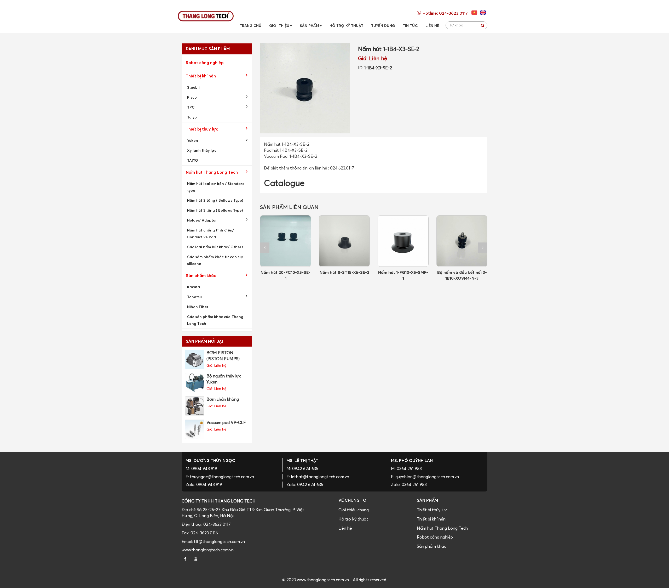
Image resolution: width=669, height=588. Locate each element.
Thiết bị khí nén (201, 75)
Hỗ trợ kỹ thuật (353, 519)
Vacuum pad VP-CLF (226, 422)
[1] (483, 12)
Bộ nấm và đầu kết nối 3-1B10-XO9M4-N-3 (462, 275)
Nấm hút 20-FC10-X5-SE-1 (285, 275)
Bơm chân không (222, 399)
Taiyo (192, 117)
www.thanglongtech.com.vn (208, 549)
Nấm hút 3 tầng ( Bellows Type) (215, 210)
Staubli (193, 87)
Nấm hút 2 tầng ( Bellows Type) (215, 200)
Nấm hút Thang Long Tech (212, 172)
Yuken (192, 140)
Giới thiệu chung (353, 509)
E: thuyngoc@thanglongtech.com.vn (220, 476)
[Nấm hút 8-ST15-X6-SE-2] (344, 241)
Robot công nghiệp (205, 62)
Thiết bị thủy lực (202, 129)
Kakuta (193, 287)
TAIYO (192, 160)
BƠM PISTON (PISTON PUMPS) (223, 355)
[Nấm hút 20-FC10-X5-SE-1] (285, 241)
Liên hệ (345, 528)
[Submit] (482, 25)
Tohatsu (194, 297)
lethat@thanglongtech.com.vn (320, 476)
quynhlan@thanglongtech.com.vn (427, 476)
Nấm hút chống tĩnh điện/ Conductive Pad (210, 233)
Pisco (192, 97)
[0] (474, 12)
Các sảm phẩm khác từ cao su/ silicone (215, 260)
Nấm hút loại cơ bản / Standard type (216, 187)
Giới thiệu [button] (279, 25)
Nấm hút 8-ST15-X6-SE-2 (344, 272)
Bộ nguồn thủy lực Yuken (223, 379)
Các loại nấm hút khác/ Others (215, 247)
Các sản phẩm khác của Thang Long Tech (215, 320)
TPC (190, 107)
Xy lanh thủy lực (201, 150)
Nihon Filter (198, 306)
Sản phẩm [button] (309, 25)
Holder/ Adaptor (202, 220)
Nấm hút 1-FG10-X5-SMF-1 (403, 275)
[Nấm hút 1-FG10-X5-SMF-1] (403, 241)
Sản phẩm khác (201, 275)
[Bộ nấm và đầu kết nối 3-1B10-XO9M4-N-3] (461, 241)
